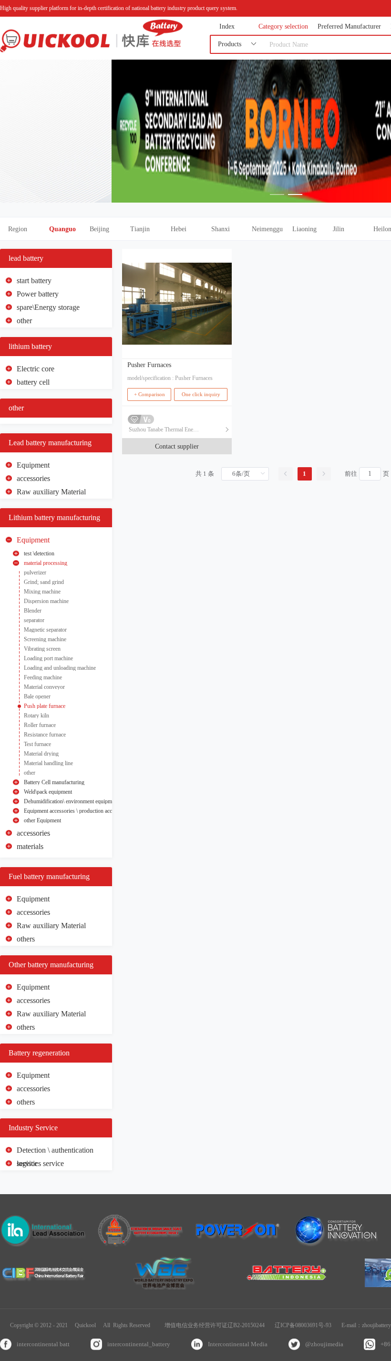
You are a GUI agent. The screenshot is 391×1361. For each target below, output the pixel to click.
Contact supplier (177, 446)
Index (227, 26)
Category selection (283, 26)
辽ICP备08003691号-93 (303, 1325)
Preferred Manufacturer (349, 26)
